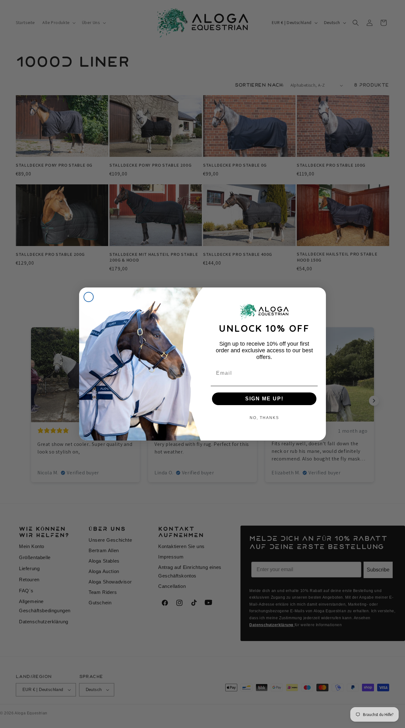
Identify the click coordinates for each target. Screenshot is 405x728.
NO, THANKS (264, 418)
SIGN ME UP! (264, 398)
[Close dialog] (88, 297)
